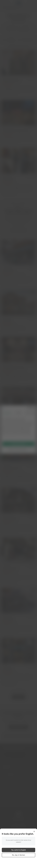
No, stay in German (18, 855)
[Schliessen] (34, 831)
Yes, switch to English (18, 850)
